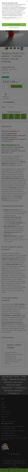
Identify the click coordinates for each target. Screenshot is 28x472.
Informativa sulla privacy (15, 19)
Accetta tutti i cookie (14, 24)
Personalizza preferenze (14, 27)
